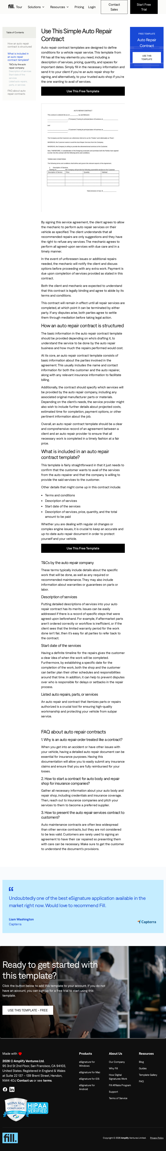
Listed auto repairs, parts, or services (18, 83)
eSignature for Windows (87, 1063)
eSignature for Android (87, 1087)
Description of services (20, 71)
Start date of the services (17, 76)
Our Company (117, 1061)
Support (113, 1091)
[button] (36, 7)
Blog (141, 1061)
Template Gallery (148, 1074)
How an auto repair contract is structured (20, 45)
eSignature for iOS (89, 1078)
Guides (143, 1068)
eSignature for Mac (89, 1072)
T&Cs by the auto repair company (17, 66)
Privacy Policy (157, 1138)
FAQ (141, 1081)
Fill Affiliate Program (120, 1085)
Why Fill (113, 1068)
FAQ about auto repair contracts (17, 92)
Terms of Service (118, 1098)
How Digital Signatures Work (118, 1076)
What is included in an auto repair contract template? (18, 56)
